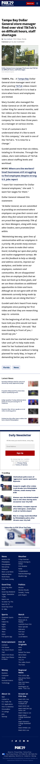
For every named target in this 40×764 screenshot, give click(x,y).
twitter (16, 741)
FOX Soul (21, 632)
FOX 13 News (17, 39)
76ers (3, 632)
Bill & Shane (22, 655)
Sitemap (4, 717)
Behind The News (24, 652)
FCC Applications (7, 704)
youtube (24, 741)
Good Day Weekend (8, 592)
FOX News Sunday (8, 579)
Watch (21, 614)
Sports (5, 614)
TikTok (18, 86)
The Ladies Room (24, 662)
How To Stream (23, 617)
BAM (20, 650)
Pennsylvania (6, 564)
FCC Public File (6, 702)
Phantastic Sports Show (7, 618)
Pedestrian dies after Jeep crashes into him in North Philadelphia (14, 419)
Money (5, 670)
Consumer (5, 675)
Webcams (21, 629)
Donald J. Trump (23, 592)
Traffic (4, 597)
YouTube (21, 634)
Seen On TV (5, 604)
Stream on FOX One (23, 695)
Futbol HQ (5, 622)
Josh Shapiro (22, 595)
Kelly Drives (22, 657)
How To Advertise (8, 707)
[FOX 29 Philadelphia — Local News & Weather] (8, 3)
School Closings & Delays (24, 563)
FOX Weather (22, 566)
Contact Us (5, 699)
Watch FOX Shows (8, 655)
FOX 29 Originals (22, 643)
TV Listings (5, 712)
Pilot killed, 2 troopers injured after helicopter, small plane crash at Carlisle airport (25, 509)
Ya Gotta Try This (7, 602)
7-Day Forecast (23, 559)
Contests (5, 645)
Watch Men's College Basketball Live (24, 717)
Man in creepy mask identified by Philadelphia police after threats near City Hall (25, 518)
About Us (6, 694)
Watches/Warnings (24, 574)
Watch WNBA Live (24, 728)
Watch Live (30, 3)
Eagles (4, 624)
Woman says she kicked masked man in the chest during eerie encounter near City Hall (25, 499)
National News (6, 574)
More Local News (7, 572)
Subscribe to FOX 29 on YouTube (18, 527)
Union (4, 634)
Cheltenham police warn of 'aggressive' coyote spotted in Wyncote (25, 479)
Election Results (23, 590)
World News (6, 577)
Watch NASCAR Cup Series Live (25, 709)
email (27, 741)
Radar (20, 569)
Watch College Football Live (23, 703)
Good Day (6, 584)
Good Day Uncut (7, 607)
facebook (12, 741)
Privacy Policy (22, 463)
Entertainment (8, 642)
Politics (21, 584)
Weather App (22, 576)
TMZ (3, 652)
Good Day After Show (7, 588)
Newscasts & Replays (22, 621)
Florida (24, 39)
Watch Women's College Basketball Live (24, 723)
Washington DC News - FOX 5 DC (24, 687)
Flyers (4, 627)
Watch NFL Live (23, 699)
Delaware (5, 569)
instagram (20, 741)
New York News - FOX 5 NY (24, 683)
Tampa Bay (23, 78)
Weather (22, 556)
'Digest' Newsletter (8, 594)
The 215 (21, 660)
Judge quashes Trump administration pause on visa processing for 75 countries (14, 401)
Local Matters (23, 637)
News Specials (23, 627)
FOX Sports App (7, 637)
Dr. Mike (4, 609)
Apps (3, 697)
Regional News (22, 671)
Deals (3, 678)
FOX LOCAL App (23, 675)
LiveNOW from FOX (24, 624)
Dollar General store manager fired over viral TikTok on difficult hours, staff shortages (20, 69)
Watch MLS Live (23, 730)
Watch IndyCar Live (24, 713)
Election (21, 587)
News (16, 367)
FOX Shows (5, 647)
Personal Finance (7, 680)
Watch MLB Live (23, 706)
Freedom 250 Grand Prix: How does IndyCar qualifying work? (13, 391)
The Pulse (21, 665)
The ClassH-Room (8, 650)
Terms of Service (21, 465)
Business (5, 673)
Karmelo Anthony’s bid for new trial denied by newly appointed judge (13, 382)
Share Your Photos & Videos (8, 658)
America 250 (6, 559)
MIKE (20, 647)
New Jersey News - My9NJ (24, 679)
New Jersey (5, 567)
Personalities (6, 709)
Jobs (3, 714)
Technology (5, 683)
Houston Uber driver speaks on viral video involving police (13, 410)
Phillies (4, 629)
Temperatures (23, 571)
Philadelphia (6, 562)
